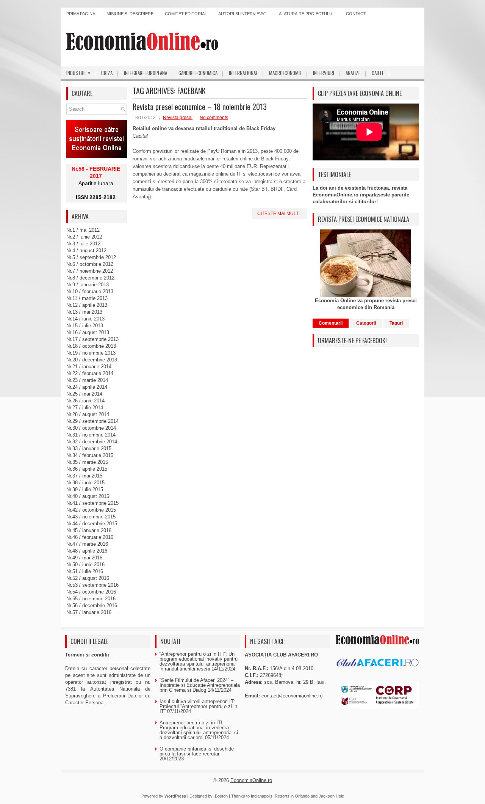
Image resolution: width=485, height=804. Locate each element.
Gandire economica (197, 73)
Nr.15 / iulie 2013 (84, 325)
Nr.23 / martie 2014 (87, 380)
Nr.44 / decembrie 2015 (91, 523)
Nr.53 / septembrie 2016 (92, 585)
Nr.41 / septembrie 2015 (92, 503)
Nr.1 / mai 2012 (83, 230)
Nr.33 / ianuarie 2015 (88, 448)
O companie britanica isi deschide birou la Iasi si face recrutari (197, 751)
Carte (378, 73)
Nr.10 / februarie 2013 (89, 291)
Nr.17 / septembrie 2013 (92, 339)
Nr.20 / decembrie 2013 (91, 360)
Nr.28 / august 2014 (87, 414)
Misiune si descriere (129, 13)
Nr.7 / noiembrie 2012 (89, 271)
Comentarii (331, 323)
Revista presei (177, 117)
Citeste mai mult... (279, 213)
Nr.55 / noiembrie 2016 (91, 598)
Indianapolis (261, 796)
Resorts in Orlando (292, 796)
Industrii (78, 73)
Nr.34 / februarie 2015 (89, 455)
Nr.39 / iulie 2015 (84, 489)
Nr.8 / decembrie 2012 (90, 278)
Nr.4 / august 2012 (86, 250)
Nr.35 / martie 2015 (87, 462)
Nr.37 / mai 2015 (84, 476)
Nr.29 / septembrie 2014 (92, 421)
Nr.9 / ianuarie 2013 (87, 284)
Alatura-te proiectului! (307, 13)
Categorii (366, 323)
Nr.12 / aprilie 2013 (86, 305)
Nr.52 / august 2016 (87, 578)
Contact (356, 13)
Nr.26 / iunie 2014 (85, 401)
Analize (353, 73)
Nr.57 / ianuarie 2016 (88, 612)
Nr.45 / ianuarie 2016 (88, 530)
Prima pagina (80, 13)
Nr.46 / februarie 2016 (89, 537)
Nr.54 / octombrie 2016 (91, 592)
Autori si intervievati (243, 13)
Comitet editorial (186, 13)
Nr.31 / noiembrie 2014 (91, 435)
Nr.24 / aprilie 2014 (86, 387)
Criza (107, 73)
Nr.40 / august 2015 (87, 496)
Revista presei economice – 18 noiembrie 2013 (200, 106)
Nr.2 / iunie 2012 (84, 237)
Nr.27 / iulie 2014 (84, 407)
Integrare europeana (145, 73)
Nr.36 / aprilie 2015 (86, 469)
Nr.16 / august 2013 (87, 332)
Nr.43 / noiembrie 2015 (91, 517)
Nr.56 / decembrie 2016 (91, 605)
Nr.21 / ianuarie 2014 (88, 366)
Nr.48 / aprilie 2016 (86, 551)
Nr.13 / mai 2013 (84, 312)
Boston (221, 796)
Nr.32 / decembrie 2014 (91, 441)
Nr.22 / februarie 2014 (89, 373)
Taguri (396, 323)
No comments (214, 117)
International (243, 73)
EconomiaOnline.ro (251, 780)
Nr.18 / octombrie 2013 (91, 346)
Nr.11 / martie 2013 (87, 298)
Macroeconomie (285, 73)
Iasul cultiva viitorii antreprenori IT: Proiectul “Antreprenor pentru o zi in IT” (198, 706)
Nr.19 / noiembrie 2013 (91, 353)
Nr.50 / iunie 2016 (85, 564)
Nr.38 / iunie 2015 (85, 482)
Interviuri (323, 73)
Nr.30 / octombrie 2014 (91, 428)
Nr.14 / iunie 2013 (85, 319)
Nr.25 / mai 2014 (84, 394)
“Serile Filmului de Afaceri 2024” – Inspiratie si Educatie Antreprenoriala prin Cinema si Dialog (200, 685)
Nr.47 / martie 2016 (87, 544)
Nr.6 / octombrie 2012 (89, 264)
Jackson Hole (331, 796)
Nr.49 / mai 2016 (84, 558)
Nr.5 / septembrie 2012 (91, 257)
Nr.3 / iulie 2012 (83, 244)
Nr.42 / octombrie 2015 (91, 510)
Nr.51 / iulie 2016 (84, 571)
